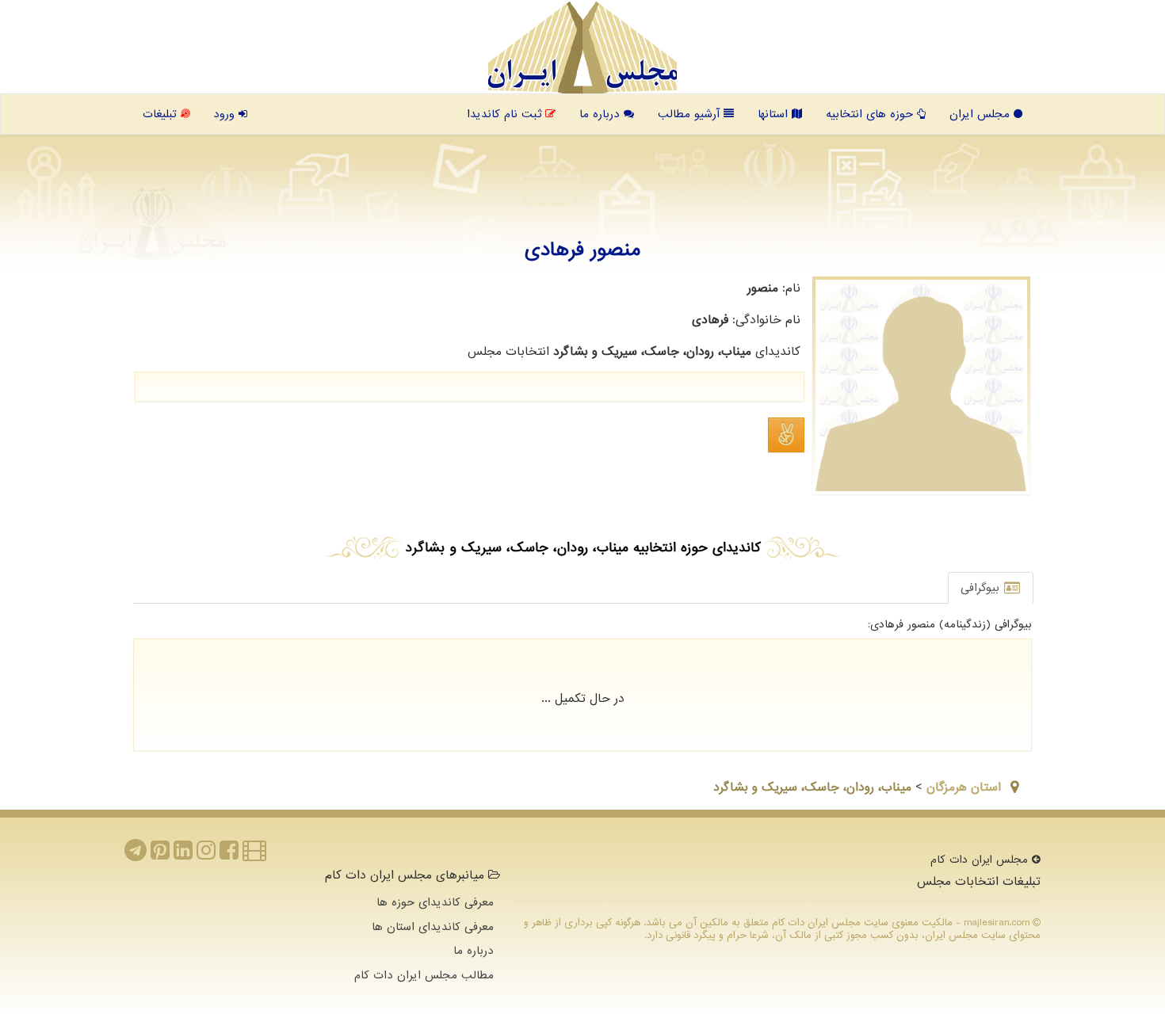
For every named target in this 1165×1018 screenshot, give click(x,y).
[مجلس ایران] (582, 47)
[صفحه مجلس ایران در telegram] (135, 854)
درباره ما (601, 114)
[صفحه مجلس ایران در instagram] (206, 854)
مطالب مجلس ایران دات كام (424, 975)
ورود (226, 114)
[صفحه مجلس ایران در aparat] (254, 854)
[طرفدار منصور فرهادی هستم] (786, 434)
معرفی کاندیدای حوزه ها (435, 902)
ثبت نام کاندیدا (506, 114)
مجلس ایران (981, 114)
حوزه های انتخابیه (871, 114)
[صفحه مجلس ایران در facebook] (229, 854)
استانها (775, 114)
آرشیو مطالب (691, 114)
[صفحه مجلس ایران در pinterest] (160, 854)
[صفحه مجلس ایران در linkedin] (183, 854)
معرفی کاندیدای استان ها (433, 927)
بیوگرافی (982, 588)
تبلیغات (162, 114)
